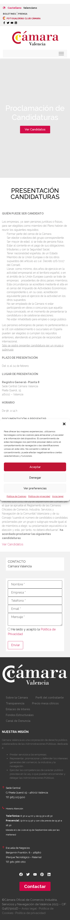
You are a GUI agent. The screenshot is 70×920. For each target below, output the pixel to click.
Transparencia (15, 703)
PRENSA (22, 14)
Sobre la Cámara (17, 697)
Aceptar (35, 467)
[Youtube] (12, 23)
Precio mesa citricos (45, 703)
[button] (64, 424)
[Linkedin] (16, 23)
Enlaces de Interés (18, 709)
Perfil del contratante (50, 697)
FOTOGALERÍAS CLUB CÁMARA (23, 18)
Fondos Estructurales (20, 715)
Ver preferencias (35, 488)
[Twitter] (8, 23)
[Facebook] (21, 874)
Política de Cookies (16, 496)
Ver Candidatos (12, 544)
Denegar (35, 477)
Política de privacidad (39, 496)
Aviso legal (57, 496)
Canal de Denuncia (18, 720)
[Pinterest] (42, 874)
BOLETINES (9, 14)
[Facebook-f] (4, 23)
